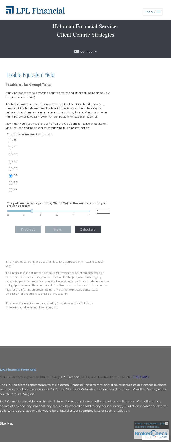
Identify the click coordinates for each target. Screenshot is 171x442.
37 (15, 189)
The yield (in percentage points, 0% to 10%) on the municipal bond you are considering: (56, 204)
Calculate (88, 229)
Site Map (6, 423)
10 (15, 147)
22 (15, 161)
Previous (28, 229)
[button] (153, 12)
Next (58, 229)
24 (15, 168)
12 (15, 154)
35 (15, 182)
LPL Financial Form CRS (18, 369)
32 (15, 175)
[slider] (48, 211)
